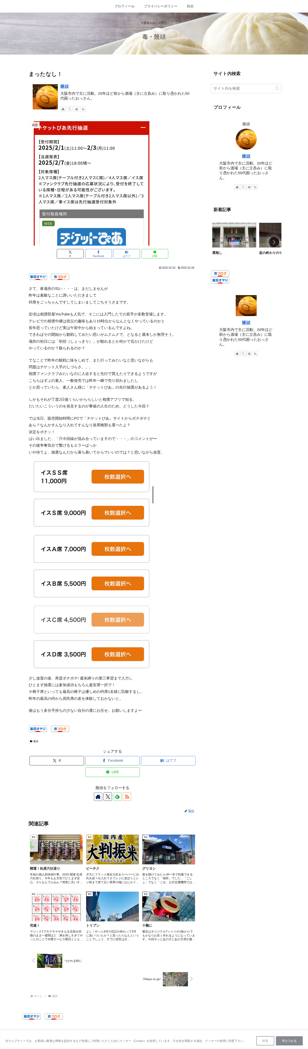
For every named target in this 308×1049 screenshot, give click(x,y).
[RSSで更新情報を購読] (83, 109)
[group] (234, 242)
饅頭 (64, 86)
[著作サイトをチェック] (63, 109)
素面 (35, 741)
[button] (277, 88)
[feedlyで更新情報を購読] (76, 109)
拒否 (265, 1041)
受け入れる (289, 1041)
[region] (154, 1039)
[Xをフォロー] (69, 109)
